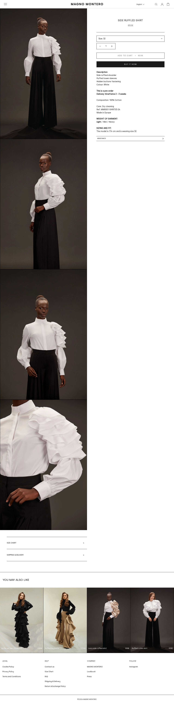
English (139, 4)
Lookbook (91, 672)
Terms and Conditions (11, 676)
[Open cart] (168, 4)
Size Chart (11, 543)
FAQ (46, 676)
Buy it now (130, 64)
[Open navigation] (5, 4)
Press (89, 676)
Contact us (49, 667)
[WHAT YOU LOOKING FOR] (156, 4)
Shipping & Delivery (15, 555)
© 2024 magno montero (87, 699)
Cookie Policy (8, 667)
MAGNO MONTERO (95, 667)
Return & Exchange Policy (55, 686)
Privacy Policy (8, 672)
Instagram (133, 667)
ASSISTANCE (101, 138)
